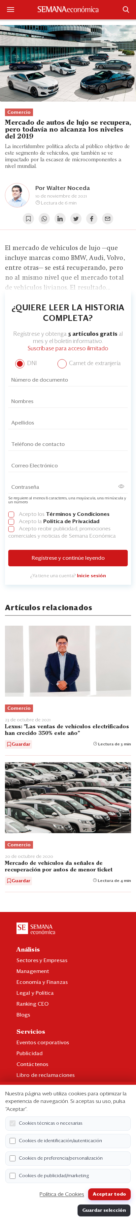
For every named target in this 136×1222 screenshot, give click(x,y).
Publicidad (30, 1053)
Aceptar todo (109, 1194)
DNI (30, 363)
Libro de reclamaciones (46, 1075)
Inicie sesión (91, 576)
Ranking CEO (33, 1004)
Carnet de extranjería (94, 363)
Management (33, 971)
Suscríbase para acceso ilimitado (68, 349)
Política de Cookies (62, 1194)
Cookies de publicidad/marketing (54, 1176)
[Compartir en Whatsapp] (44, 218)
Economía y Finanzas (42, 982)
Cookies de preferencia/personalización (61, 1158)
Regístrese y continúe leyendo (68, 558)
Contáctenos (32, 1064)
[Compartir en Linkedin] (60, 218)
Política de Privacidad (71, 521)
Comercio (19, 112)
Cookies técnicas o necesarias (51, 1123)
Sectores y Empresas (42, 960)
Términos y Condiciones (78, 514)
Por (62, 188)
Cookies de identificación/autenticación (60, 1141)
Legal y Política (35, 993)
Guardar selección (104, 1210)
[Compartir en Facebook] (91, 218)
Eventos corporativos (43, 1042)
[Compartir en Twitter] (76, 218)
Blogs (23, 1015)
